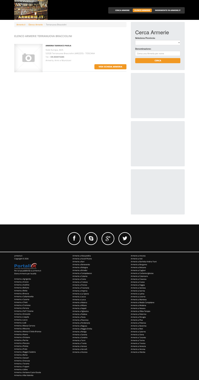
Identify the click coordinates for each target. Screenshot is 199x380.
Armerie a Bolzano (138, 267)
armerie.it (18, 256)
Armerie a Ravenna (138, 326)
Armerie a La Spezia (81, 293)
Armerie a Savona (80, 334)
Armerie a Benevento (81, 264)
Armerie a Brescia (21, 293)
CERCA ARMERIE (122, 10)
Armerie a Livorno (138, 296)
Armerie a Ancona (138, 256)
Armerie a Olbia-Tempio (140, 311)
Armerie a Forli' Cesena (23, 311)
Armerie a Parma (21, 340)
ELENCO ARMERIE (142, 10)
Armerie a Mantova (139, 299)
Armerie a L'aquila (21, 317)
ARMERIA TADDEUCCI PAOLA (58, 45)
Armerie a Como (79, 279)
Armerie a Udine (21, 369)
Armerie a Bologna (80, 267)
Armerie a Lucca (79, 299)
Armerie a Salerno (138, 331)
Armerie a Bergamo (139, 264)
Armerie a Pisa (137, 320)
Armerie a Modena (138, 305)
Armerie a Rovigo (80, 331)
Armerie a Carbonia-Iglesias (142, 273)
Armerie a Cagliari (138, 270)
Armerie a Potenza (138, 323)
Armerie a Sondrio (80, 337)
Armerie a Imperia (80, 291)
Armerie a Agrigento (22, 279)
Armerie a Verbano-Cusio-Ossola (27, 372)
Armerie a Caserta (21, 299)
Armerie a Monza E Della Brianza (27, 331)
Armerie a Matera (80, 302)
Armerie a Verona (138, 349)
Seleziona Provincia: (145, 37)
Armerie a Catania (80, 276)
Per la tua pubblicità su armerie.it (27, 270)
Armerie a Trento (80, 343)
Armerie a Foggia (138, 285)
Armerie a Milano (80, 305)
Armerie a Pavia (79, 317)
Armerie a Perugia (138, 317)
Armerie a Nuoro (21, 334)
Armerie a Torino (138, 340)
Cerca (158, 60)
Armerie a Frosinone (81, 288)
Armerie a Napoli (79, 308)
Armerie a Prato (20, 349)
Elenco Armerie (36, 24)
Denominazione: (143, 48)
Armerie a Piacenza (80, 320)
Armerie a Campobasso (82, 273)
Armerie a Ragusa (80, 326)
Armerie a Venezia (138, 346)
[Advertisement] (157, 95)
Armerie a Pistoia (21, 346)
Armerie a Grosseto (22, 314)
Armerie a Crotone (80, 282)
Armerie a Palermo (138, 314)
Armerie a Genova (138, 288)
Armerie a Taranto (138, 337)
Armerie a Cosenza (138, 279)
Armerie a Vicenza (80, 352)
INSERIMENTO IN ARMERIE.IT (167, 10)
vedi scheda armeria (110, 66)
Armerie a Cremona (22, 305)
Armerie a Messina (22, 328)
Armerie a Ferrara (21, 308)
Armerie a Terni (79, 340)
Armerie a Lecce (21, 320)
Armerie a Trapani (21, 366)
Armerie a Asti (136, 258)
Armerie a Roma (21, 355)
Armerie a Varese (80, 346)
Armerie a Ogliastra (81, 311)
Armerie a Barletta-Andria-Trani (144, 261)
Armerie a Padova (80, 314)
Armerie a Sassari (21, 358)
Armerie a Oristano (22, 337)
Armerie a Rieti (137, 328)
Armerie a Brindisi (80, 270)
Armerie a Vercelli (80, 349)
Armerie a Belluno (21, 287)
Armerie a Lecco (79, 296)
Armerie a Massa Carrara (24, 325)
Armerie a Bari (78, 261)
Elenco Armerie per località (25, 273)
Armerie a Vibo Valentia (23, 375)
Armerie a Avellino (21, 285)
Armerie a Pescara (21, 343)
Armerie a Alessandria (82, 256)
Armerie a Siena (137, 334)
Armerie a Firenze (80, 285)
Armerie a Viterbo (138, 352)
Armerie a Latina (137, 293)
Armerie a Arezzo (21, 282)
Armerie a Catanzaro (139, 276)
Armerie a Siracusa (22, 360)
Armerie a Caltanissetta (24, 296)
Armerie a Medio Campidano (142, 302)
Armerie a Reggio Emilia (82, 328)
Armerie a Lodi (20, 322)
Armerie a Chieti (21, 302)
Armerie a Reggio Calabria (25, 352)
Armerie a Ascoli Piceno (82, 258)
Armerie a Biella (20, 290)
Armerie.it (20, 24)
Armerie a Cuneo (138, 282)
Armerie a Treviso (138, 343)
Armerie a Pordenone (81, 323)
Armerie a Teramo (21, 363)
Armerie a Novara (138, 308)
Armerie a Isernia (138, 291)
